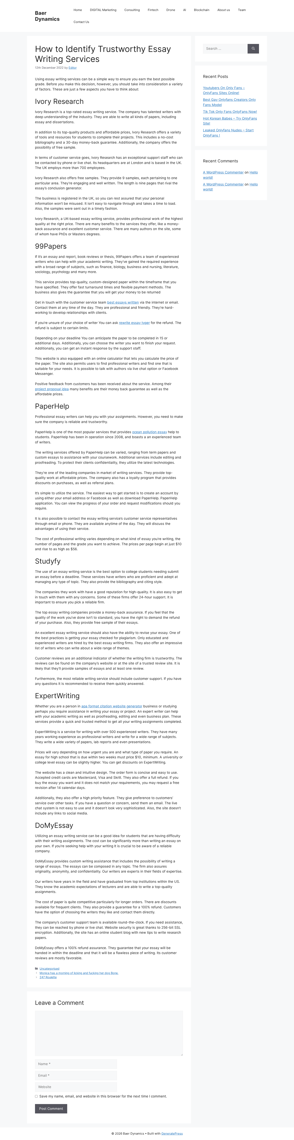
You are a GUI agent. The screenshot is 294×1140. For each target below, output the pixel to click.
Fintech (153, 10)
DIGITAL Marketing (103, 10)
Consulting (132, 10)
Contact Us (81, 22)
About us (223, 10)
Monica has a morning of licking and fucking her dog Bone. (79, 973)
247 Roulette (48, 977)
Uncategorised (49, 968)
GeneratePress (172, 1133)
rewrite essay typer (134, 323)
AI (184, 10)
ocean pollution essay (149, 432)
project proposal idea (52, 389)
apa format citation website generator (111, 706)
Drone (170, 10)
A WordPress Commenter (223, 172)
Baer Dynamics (47, 16)
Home (78, 10)
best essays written (123, 302)
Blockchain (201, 10)
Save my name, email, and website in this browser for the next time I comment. (103, 1096)
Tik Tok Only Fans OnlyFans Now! (230, 112)
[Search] (253, 49)
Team (242, 10)
